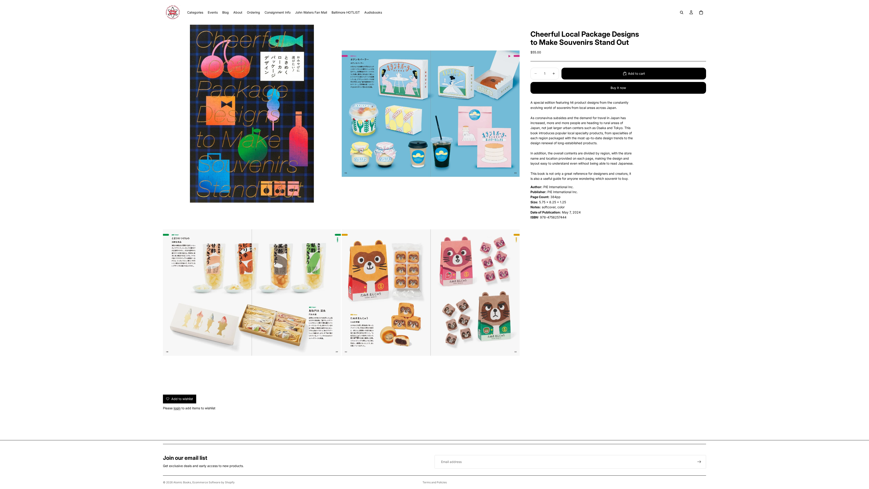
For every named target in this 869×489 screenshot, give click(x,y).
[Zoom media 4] (431, 292)
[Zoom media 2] (431, 114)
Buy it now (618, 88)
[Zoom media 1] (252, 114)
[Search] (682, 12)
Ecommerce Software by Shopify (213, 482)
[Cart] (701, 12)
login (177, 408)
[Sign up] (699, 462)
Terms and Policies (435, 482)
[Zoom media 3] (252, 292)
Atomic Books (182, 482)
